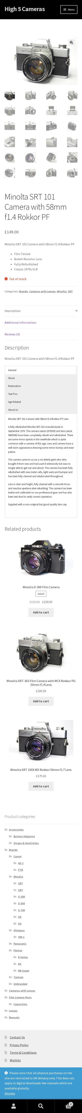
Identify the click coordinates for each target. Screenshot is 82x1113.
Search (41, 1106)
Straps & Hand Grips (26, 843)
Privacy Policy (19, 1045)
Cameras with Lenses (42, 291)
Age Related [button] (14, 402)
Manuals (14, 1017)
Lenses (13, 1010)
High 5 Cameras (25, 9)
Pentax (18, 950)
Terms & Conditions (23, 1052)
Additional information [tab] (20, 322)
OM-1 (21, 937)
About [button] (11, 378)
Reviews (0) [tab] (12, 334)
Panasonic (20, 943)
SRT (70, 291)
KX (19, 964)
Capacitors (20, 1004)
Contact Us (17, 1037)
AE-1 (20, 863)
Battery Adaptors (24, 836)
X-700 (21, 910)
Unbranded (20, 984)
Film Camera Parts (20, 997)
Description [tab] (12, 311)
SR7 (20, 883)
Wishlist (15, 1060)
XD (19, 917)
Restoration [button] (14, 386)
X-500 (21, 903)
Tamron (18, 977)
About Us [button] (13, 410)
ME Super (23, 970)
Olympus (19, 930)
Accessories (16, 829)
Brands (23, 291)
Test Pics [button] (12, 394)
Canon (17, 856)
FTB (20, 870)
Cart (63, 1103)
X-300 (21, 896)
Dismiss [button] (10, 1093)
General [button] (12, 370)
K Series (23, 957)
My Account (13, 1106)
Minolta (61, 291)
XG (19, 923)
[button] (71, 42)
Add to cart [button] (41, 612)
